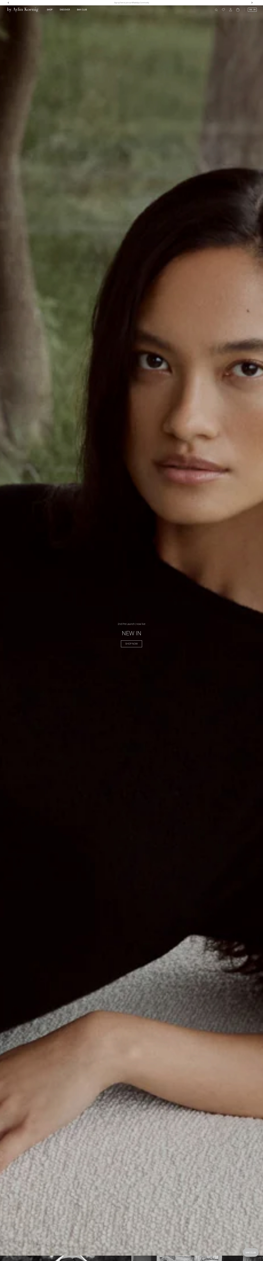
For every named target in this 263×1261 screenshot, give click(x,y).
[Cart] (238, 9)
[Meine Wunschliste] (223, 9)
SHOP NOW (131, 643)
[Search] (216, 10)
